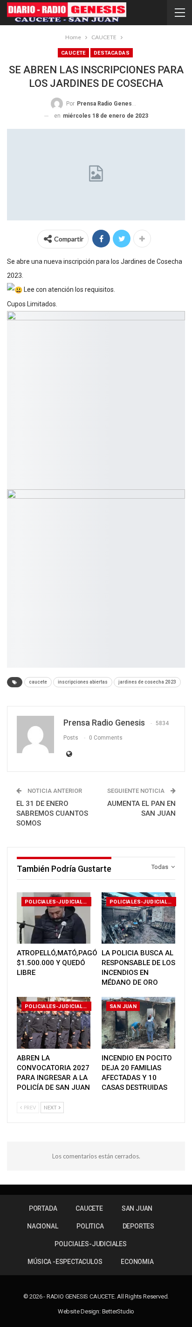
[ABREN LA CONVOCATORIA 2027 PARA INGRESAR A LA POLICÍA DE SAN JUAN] (53, 1023)
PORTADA (43, 1208)
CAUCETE (73, 53)
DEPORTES (138, 1226)
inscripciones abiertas (83, 682)
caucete (38, 682)
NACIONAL (42, 1226)
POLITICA (89, 1226)
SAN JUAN (123, 1006)
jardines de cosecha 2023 (147, 682)
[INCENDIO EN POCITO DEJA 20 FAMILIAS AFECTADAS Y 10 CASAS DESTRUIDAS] (138, 1023)
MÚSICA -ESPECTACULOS (64, 1261)
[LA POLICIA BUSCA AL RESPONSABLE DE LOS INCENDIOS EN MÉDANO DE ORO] (138, 918)
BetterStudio (118, 1311)
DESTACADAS (112, 53)
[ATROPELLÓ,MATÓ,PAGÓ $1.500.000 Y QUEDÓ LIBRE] (53, 918)
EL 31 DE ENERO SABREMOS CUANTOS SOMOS (52, 813)
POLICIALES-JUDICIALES (57, 902)
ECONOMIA (137, 1261)
